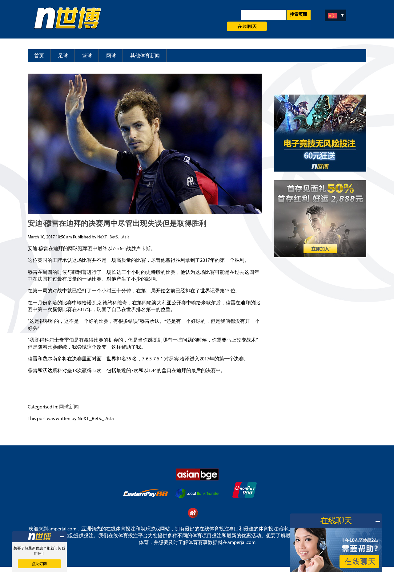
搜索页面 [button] (298, 14)
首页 (39, 56)
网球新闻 (69, 407)
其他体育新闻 (145, 56)
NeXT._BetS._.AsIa (113, 237)
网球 (111, 56)
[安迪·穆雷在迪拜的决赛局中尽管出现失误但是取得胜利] (145, 211)
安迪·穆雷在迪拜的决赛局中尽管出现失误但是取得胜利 (117, 224)
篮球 (87, 56)
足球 (63, 56)
